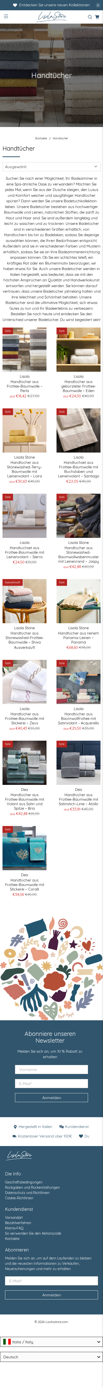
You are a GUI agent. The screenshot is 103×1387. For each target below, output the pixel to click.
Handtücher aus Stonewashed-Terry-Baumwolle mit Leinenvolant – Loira (24, 469)
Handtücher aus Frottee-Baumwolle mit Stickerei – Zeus (24, 718)
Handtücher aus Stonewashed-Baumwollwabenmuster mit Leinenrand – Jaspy (78, 554)
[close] (98, 5)
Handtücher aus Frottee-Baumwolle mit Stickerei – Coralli (24, 885)
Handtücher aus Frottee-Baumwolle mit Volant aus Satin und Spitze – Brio (24, 801)
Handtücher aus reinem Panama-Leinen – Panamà (78, 638)
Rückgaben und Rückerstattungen (32, 1187)
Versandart (14, 1217)
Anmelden (51, 1097)
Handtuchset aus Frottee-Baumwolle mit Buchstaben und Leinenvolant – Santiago (78, 469)
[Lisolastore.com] (51, 17)
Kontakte (12, 1238)
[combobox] (51, 1342)
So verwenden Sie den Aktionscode (33, 1233)
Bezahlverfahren (18, 1223)
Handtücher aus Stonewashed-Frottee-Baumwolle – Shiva (25, 638)
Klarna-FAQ (14, 1228)
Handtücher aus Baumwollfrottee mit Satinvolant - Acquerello (78, 718)
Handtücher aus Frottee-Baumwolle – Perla (24, 386)
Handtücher (60, 138)
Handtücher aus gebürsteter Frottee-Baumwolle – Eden (78, 386)
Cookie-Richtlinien (19, 1198)
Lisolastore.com (57, 1322)
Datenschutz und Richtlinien (27, 1192)
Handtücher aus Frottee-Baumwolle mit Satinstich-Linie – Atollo (78, 799)
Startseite (41, 138)
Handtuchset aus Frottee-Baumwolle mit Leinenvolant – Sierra (24, 552)
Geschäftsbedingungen (23, 1182)
